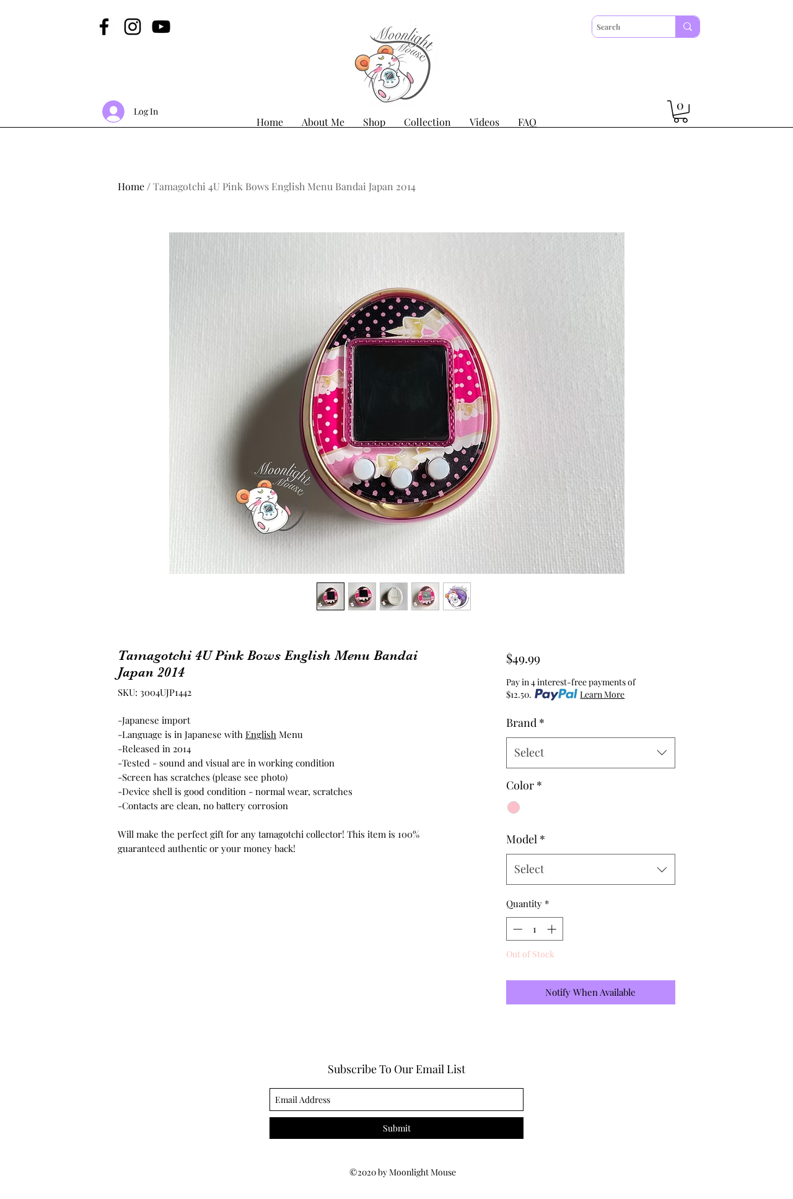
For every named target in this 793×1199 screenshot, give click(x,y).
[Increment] (553, 929)
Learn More (602, 694)
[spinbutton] (534, 929)
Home (131, 186)
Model (525, 839)
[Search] (687, 26)
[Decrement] (516, 929)
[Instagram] (132, 26)
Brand (525, 722)
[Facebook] (104, 26)
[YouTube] (161, 26)
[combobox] (590, 752)
